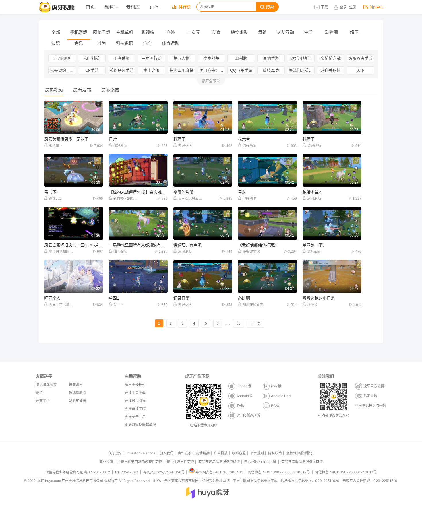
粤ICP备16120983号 (260, 462)
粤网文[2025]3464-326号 (164, 472)
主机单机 (124, 32)
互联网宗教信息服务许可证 (302, 462)
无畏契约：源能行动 (63, 70)
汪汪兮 (312, 305)
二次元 (193, 32)
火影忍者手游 (361, 58)
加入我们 (166, 453)
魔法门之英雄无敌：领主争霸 (302, 70)
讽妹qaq (55, 199)
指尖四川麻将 (181, 70)
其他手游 (271, 58)
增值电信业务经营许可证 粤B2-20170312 (78, 472)
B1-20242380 (127, 472)
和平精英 (92, 58)
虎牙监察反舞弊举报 (140, 425)
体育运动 (170, 43)
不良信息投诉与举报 (370, 405)
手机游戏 (78, 32)
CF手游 (92, 70)
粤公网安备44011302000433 (219, 472)
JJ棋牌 (241, 58)
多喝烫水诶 (251, 252)
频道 (109, 7)
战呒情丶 (56, 146)
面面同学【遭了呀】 (61, 305)
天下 (361, 70)
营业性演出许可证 (180, 462)
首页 (90, 7)
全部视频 (62, 58)
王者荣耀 (122, 58)
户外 (170, 32)
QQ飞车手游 (241, 70)
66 (239, 323)
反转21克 (271, 70)
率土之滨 (152, 70)
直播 (154, 7)
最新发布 (82, 90)
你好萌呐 (120, 146)
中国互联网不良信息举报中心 (255, 481)
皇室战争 (211, 58)
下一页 (255, 323)
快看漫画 (76, 384)
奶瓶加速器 (77, 401)
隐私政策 (275, 453)
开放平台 (43, 401)
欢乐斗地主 (301, 58)
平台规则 (257, 453)
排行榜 (185, 7)
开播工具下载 (135, 393)
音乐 (78, 43)
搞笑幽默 (239, 32)
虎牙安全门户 (135, 417)
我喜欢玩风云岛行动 (190, 199)
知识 (55, 43)
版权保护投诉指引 (300, 453)
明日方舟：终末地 (212, 70)
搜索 (270, 7)
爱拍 (39, 393)
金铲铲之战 (331, 58)
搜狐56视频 (78, 393)
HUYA (156, 481)
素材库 (133, 7)
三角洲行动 (152, 58)
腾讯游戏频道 (46, 384)
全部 (55, 32)
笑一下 (118, 305)
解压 (354, 32)
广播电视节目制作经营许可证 (139, 462)
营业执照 (106, 462)
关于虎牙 (115, 453)
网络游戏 (101, 32)
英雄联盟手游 (122, 70)
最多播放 (110, 90)
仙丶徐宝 (120, 252)
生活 (308, 32)
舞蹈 (262, 32)
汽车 (147, 43)
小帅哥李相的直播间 (61, 252)
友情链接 (203, 453)
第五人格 (181, 58)
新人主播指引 (135, 384)
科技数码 (124, 43)
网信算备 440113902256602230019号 (279, 472)
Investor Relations (141, 453)
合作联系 (184, 453)
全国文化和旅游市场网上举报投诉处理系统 (197, 481)
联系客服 (239, 453)
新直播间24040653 (125, 199)
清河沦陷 (314, 199)
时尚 (101, 43)
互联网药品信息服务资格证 (219, 462)
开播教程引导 (135, 401)
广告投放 (221, 453)
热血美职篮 (331, 70)
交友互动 (285, 32)
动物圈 (331, 32)
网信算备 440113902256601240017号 (346, 472)
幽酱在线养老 (253, 305)
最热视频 (54, 90)
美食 (216, 32)
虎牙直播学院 (135, 409)
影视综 (147, 32)
